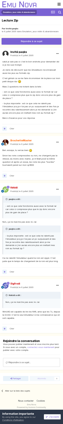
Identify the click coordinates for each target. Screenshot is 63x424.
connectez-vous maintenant (40, 347)
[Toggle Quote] (7, 199)
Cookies (41, 400)
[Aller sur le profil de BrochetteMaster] (5, 142)
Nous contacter (26, 400)
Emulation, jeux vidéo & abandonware (40, 31)
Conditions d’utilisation (13, 420)
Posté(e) (21, 55)
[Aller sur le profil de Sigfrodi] (5, 286)
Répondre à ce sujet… (19, 362)
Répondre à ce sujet (31, 41)
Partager (16, 378)
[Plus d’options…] (57, 53)
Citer (12, 128)
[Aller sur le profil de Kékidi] (5, 189)
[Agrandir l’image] (19, 81)
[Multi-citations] (4, 129)
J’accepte (53, 416)
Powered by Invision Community (31, 407)
